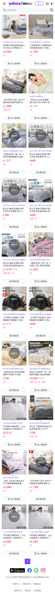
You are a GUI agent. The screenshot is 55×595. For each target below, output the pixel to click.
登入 (39, 3)
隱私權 (27, 590)
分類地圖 (37, 590)
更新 (47, 577)
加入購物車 (15, 63)
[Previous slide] (4, 26)
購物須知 (37, 583)
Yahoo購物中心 (20, 4)
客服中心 (16, 583)
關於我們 (26, 583)
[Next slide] (25, 26)
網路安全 (18, 590)
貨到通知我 (14, 172)
